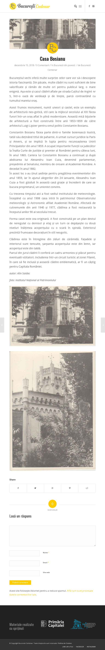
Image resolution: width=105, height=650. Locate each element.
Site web (46, 572)
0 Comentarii (42, 65)
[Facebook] (89, 6)
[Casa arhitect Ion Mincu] (2, 325)
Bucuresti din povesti (64, 65)
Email (46, 562)
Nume (46, 552)
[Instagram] (93, 6)
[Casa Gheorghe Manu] (103, 325)
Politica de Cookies (65, 643)
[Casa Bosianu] (52, 34)
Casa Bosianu (52, 58)
